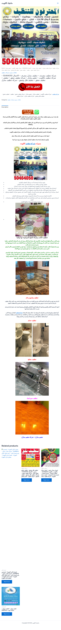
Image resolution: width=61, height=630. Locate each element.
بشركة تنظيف (19, 312)
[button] (56, 9)
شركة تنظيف (55, 94)
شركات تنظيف (56, 68)
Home (3, 68)
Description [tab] (5, 107)
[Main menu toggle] (57, 3)
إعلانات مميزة (13, 72)
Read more (7, 581)
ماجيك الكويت (7, 3)
